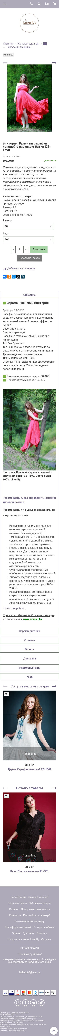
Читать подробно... (14, 608)
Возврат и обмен (43, 927)
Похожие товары (29, 788)
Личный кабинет (38, 897)
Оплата (16, 933)
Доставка (28, 933)
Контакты (15, 915)
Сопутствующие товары (29, 686)
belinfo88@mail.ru (29, 972)
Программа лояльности (35, 909)
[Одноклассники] (9, 277)
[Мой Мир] (14, 277)
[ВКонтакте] (5, 277)
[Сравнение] (47, 3)
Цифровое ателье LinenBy (23, 939)
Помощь (42, 933)
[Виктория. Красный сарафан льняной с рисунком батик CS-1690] (29, 98)
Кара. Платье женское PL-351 (29, 871)
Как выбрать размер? (36, 915)
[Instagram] (17, 1002)
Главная (8, 43)
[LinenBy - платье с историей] (29, 22)
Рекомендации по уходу (29, 921)
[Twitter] (41, 1002)
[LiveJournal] (23, 277)
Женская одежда (28, 43)
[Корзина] (55, 4)
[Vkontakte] (33, 1002)
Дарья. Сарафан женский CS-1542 (29, 769)
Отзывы (46, 939)
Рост (5, 233)
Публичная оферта (40, 903)
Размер (7, 220)
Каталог (14, 909)
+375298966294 (29, 948)
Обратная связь (17, 903)
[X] (18, 277)
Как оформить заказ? (18, 927)
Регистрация (18, 897)
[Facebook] (25, 1002)
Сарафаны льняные (19, 47)
